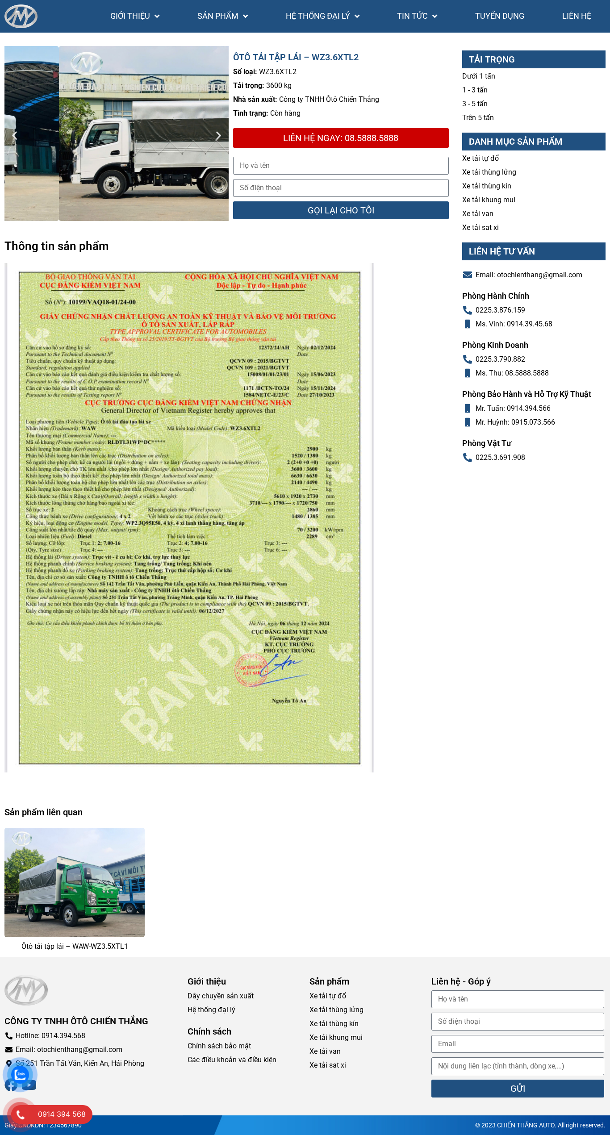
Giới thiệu (130, 16)
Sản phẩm (217, 16)
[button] (14, 135)
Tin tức (412, 16)
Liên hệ (576, 16)
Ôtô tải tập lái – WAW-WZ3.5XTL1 (74, 946)
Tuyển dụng (499, 16)
